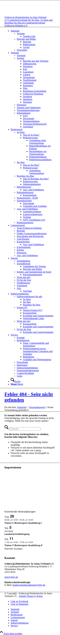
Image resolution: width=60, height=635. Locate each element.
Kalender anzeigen (13, 548)
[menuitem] (33, 40)
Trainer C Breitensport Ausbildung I (23, 522)
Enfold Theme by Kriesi (31, 596)
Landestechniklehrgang (17, 533)
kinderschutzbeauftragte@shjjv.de (28, 585)
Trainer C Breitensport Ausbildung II (23, 545)
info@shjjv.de (11, 577)
